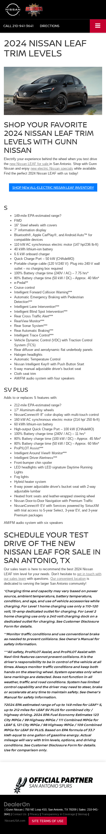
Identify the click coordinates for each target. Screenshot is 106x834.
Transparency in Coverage (58, 814)
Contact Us (19, 814)
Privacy (34, 814)
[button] (18, 26)
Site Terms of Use (48, 821)
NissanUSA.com (15, 820)
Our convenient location (68, 579)
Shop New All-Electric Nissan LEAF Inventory (53, 187)
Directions (49, 25)
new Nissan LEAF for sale (29, 164)
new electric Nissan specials (52, 168)
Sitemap (82, 814)
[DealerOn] (17, 804)
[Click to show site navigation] (98, 25)
